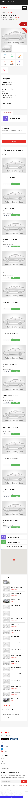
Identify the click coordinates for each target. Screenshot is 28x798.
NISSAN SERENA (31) (16, 686)
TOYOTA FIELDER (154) (16, 593)
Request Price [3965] (7, 519)
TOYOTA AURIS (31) (15, 692)
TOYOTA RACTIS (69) (16, 636)
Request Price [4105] (7, 331)
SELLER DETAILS (7, 112)
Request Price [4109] (7, 300)
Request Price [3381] (8, 91)
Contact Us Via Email (13, 542)
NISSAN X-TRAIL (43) (16, 655)
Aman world (5, 7)
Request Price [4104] (7, 362)
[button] (26, 4)
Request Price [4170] (7, 269)
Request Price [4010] (7, 487)
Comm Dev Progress (5, 768)
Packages (3, 763)
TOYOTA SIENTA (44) (16, 649)
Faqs (2, 761)
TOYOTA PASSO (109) (16, 612)
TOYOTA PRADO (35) (16, 674)
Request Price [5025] (7, 175)
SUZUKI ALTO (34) (15, 680)
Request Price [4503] (7, 238)
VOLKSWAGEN (16, 17)
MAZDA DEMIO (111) (15, 606)
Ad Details (9, 12)
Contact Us (11, 1)
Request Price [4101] (7, 394)
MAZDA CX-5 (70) (15, 624)
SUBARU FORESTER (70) (16, 630)
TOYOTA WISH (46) (15, 643)
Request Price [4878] (7, 206)
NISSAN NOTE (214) (15, 581)
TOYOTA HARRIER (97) (16, 618)
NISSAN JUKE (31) (15, 698)
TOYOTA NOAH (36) (16, 667)
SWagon (3, 12)
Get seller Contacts (14, 118)
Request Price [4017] (7, 456)
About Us (5, 1)
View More (6, 705)
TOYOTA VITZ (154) (15, 599)
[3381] (23, 24)
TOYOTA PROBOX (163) (16, 587)
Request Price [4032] (7, 425)
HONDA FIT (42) (15, 661)
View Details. (16, 184)
